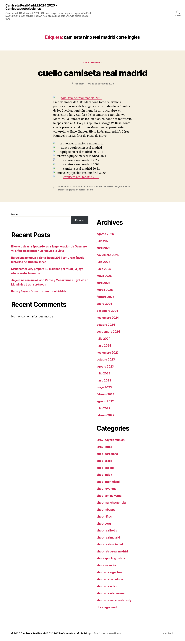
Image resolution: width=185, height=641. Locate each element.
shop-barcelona (107, 454)
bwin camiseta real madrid (70, 186)
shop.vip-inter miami (111, 593)
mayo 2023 (104, 387)
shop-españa (105, 467)
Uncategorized (92, 62)
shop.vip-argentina (109, 572)
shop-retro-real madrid (112, 551)
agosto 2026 (105, 234)
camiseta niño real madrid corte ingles (103, 186)
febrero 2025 (105, 297)
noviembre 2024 (108, 317)
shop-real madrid (108, 537)
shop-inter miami (108, 481)
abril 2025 (103, 283)
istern (81, 83)
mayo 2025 (104, 276)
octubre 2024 (106, 324)
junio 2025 (104, 269)
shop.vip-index (107, 586)
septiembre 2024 (108, 331)
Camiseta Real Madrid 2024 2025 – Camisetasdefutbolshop (55, 633)
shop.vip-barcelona (110, 579)
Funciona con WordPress (107, 633)
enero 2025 (104, 303)
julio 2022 (103, 408)
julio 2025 (103, 262)
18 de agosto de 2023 (103, 83)
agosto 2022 (105, 401)
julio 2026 (103, 241)
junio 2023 (104, 380)
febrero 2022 (105, 415)
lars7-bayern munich (111, 440)
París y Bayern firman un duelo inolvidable (38, 291)
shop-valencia (106, 565)
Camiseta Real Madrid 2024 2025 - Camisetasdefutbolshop (31, 7)
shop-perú (104, 523)
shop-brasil (104, 460)
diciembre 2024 (107, 310)
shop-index (104, 474)
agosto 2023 (105, 366)
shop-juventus (106, 488)
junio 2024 (104, 345)
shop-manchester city (111, 502)
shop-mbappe (106, 509)
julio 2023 (103, 373)
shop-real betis (107, 530)
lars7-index (104, 446)
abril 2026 (103, 248)
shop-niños (104, 516)
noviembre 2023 (108, 352)
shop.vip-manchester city (114, 600)
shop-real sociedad (110, 544)
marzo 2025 (105, 289)
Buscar (14, 214)
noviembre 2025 (108, 255)
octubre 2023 (106, 359)
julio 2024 (103, 338)
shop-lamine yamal (109, 495)
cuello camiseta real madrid (92, 73)
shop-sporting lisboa (111, 558)
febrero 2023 (105, 394)
